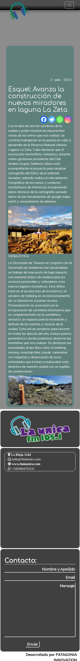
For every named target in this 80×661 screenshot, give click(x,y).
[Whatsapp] (59, 119)
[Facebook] (43, 119)
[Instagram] (67, 119)
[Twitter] (51, 119)
